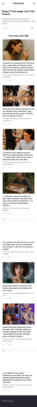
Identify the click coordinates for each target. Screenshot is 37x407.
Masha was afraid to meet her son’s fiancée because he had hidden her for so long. (17, 288)
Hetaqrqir (18, 3)
